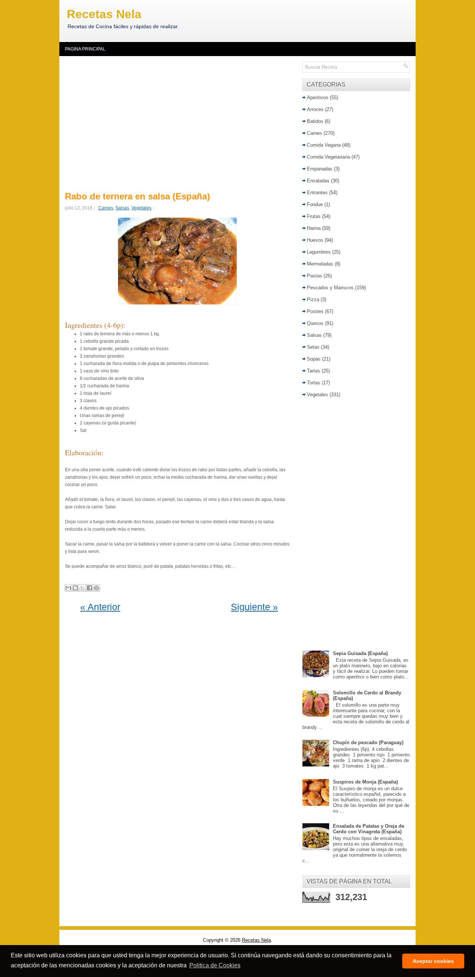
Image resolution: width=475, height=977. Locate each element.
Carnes (105, 208)
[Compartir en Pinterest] (96, 588)
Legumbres (319, 252)
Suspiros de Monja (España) (365, 782)
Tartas (313, 371)
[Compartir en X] (82, 588)
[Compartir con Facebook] (89, 588)
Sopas (314, 359)
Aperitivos (317, 97)
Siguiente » (254, 607)
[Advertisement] (179, 123)
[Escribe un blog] (75, 588)
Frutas (314, 216)
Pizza (313, 299)
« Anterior (100, 607)
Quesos (315, 323)
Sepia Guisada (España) (360, 653)
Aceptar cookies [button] (433, 961)
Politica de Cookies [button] (214, 965)
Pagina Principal (85, 49)
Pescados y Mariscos (330, 287)
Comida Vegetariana (328, 157)
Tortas (313, 382)
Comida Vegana (324, 145)
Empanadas (319, 169)
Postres (315, 311)
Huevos (315, 240)
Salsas (122, 208)
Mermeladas (320, 264)
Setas (313, 347)
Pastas (314, 276)
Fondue (315, 204)
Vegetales (141, 208)
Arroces (315, 109)
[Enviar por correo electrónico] (68, 588)
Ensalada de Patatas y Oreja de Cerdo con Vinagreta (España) (368, 828)
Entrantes (317, 192)
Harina (314, 228)
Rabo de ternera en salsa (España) (137, 196)
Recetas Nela (104, 14)
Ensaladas (318, 180)
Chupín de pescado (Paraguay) (368, 742)
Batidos (315, 121)
